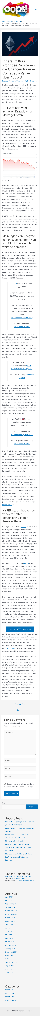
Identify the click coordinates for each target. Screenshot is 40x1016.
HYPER (23, 527)
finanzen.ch (9, 993)
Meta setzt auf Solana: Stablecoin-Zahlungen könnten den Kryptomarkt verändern (18, 847)
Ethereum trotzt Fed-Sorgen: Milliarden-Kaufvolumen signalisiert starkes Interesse (19, 857)
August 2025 (9, 924)
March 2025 (9, 942)
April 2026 (9, 897)
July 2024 (8, 969)
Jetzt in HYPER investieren (20, 629)
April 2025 (9, 938)
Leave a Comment (9, 81)
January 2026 (10, 907)
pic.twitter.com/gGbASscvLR (22, 435)
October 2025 (10, 918)
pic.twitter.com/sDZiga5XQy (22, 369)
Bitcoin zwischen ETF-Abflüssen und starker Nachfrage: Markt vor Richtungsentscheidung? (18, 838)
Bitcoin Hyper (7, 505)
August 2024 (10, 966)
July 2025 (8, 928)
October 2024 (10, 959)
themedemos (10, 876)
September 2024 (11, 962)
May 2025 (9, 935)
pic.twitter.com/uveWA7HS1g (22, 318)
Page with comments (24, 876)
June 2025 (9, 931)
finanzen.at (9, 990)
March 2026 (9, 900)
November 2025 (11, 914)
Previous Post (20, 704)
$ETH (14, 283)
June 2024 (9, 973)
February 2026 (10, 904)
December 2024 (11, 952)
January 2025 (10, 948)
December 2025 (11, 911)
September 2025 (11, 921)
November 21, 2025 (22, 327)
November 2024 (11, 955)
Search (4, 803)
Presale (26, 563)
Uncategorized (10, 1000)
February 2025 (10, 945)
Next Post (20, 710)
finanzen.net (21, 81)
